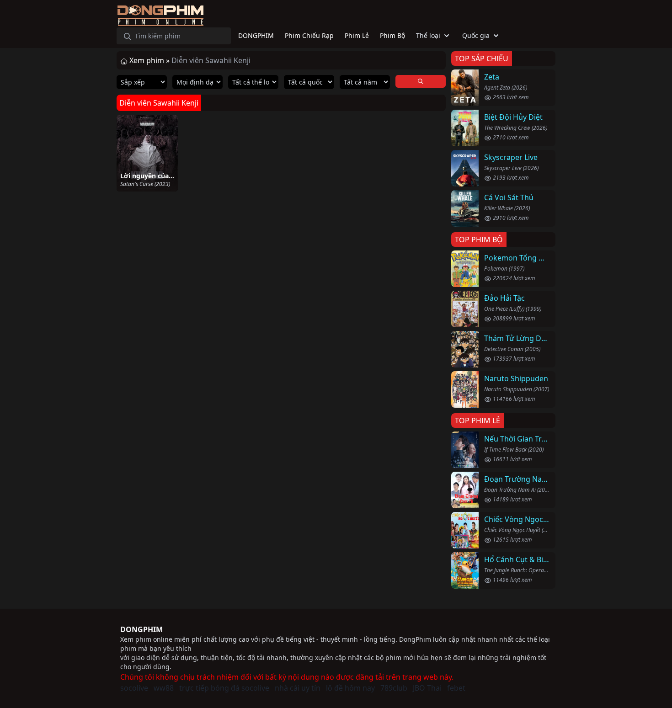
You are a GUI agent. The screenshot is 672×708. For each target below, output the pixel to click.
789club (393, 688)
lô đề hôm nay (350, 688)
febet (456, 688)
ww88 (164, 688)
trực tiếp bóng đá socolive (224, 688)
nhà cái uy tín (297, 688)
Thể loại (428, 35)
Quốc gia (476, 35)
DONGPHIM (141, 629)
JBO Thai (427, 688)
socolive (134, 688)
